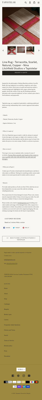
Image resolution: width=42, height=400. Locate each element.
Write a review (20, 222)
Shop (5, 299)
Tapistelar (18, 393)
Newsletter (7, 356)
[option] (11, 50)
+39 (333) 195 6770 (11, 263)
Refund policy (8, 346)
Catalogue (7, 304)
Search (6, 335)
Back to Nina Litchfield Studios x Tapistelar (22, 238)
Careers (6, 319)
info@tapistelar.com (9, 259)
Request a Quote (21, 72)
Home (6, 288)
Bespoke (6, 309)
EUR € (20, 369)
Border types (7, 314)
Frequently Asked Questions (12, 325)
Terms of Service (9, 340)
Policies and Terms (9, 330)
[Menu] (38, 2)
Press (5, 351)
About (6, 293)
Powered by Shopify (25, 393)
